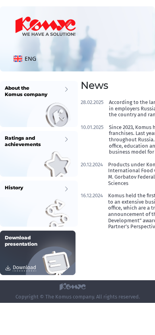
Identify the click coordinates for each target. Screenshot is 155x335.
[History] (39, 203)
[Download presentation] (38, 252)
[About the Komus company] (39, 103)
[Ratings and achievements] (39, 153)
